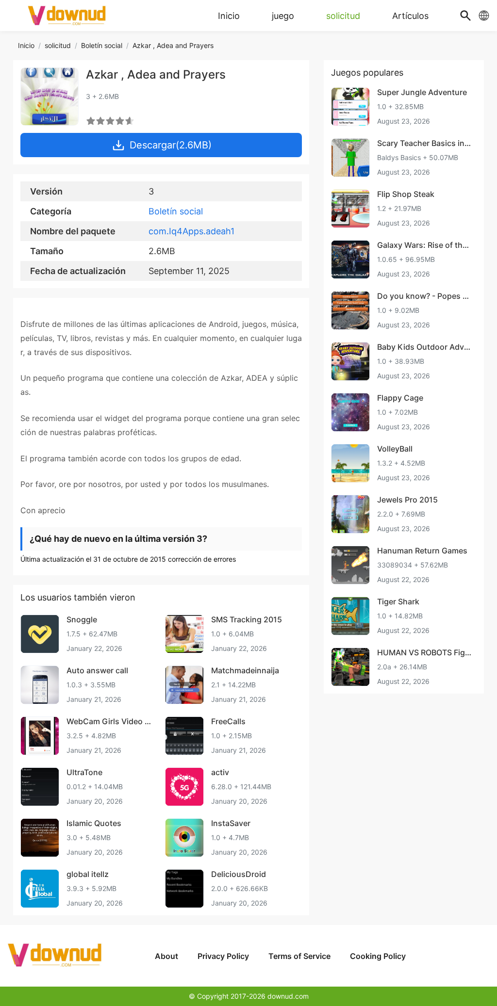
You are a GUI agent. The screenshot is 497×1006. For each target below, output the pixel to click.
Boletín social (101, 45)
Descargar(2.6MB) (171, 145)
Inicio (26, 45)
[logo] (68, 15)
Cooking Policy (378, 956)
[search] (465, 15)
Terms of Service (299, 956)
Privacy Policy (223, 956)
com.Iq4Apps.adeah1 (191, 231)
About (166, 956)
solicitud (58, 45)
